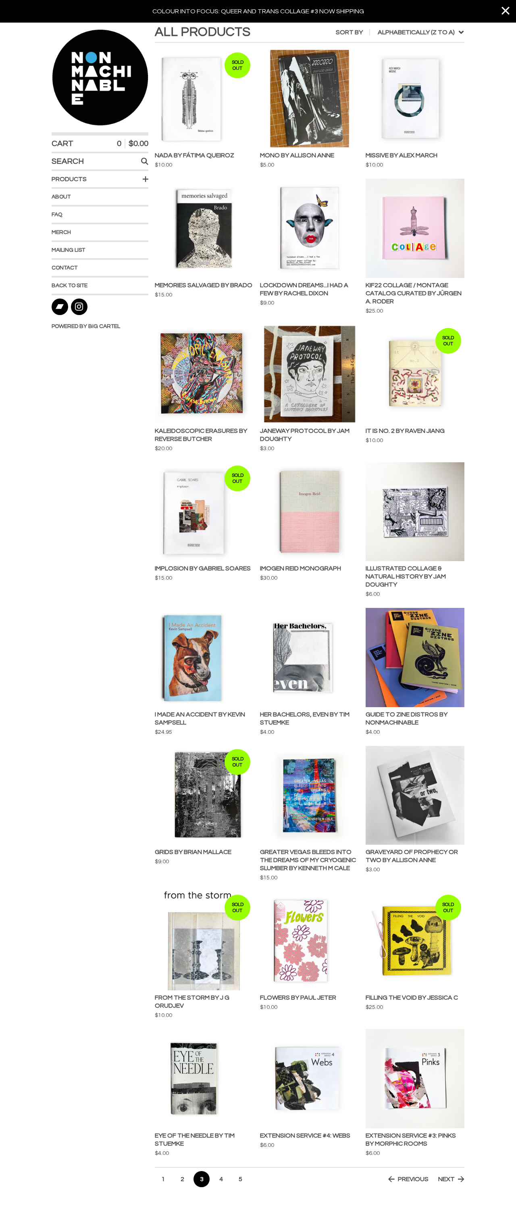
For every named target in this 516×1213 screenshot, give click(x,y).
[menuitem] (400, 32)
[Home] (100, 77)
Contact (64, 268)
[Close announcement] (505, 11)
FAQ (57, 214)
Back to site (69, 285)
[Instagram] (79, 307)
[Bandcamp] (60, 307)
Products (69, 179)
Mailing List (68, 250)
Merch (61, 232)
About (61, 197)
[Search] (145, 161)
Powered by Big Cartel (86, 326)
